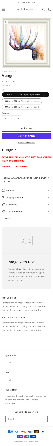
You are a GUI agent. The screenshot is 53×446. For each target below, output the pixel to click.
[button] (3, 9)
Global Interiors (22, 441)
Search (8, 362)
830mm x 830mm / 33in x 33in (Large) (22, 101)
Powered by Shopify (33, 441)
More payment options (26, 142)
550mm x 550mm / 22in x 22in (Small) (22, 107)
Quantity (5, 113)
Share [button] (7, 218)
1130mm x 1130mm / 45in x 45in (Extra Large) (25, 95)
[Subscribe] (44, 419)
